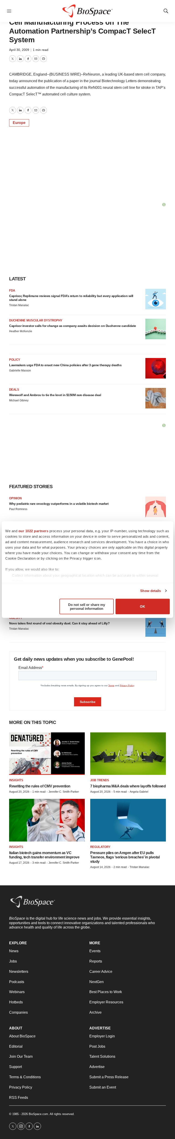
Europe (19, 123)
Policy (14, 359)
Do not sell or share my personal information (86, 606)
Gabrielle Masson (20, 370)
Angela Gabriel (139, 791)
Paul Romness (18, 509)
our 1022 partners (33, 531)
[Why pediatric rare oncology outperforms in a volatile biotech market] (155, 507)
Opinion (15, 498)
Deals (14, 389)
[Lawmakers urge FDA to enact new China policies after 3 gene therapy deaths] (155, 368)
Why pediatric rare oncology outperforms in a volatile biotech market (58, 503)
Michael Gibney (18, 400)
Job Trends (99, 780)
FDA (12, 290)
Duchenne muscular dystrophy (35, 320)
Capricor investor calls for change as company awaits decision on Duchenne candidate (72, 326)
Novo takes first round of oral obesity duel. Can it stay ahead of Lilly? (59, 623)
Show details (150, 591)
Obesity (15, 618)
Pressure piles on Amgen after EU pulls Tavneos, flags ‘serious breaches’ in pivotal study (125, 857)
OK (142, 606)
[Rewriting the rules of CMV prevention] (47, 753)
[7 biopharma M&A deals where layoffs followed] (128, 753)
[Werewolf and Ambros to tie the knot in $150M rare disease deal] (155, 398)
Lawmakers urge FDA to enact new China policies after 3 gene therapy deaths (65, 365)
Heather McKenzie (20, 331)
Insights (16, 780)
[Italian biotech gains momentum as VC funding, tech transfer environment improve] (47, 820)
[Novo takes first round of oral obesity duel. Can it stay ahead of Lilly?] (155, 626)
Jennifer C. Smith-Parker (64, 791)
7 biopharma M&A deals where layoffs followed (128, 786)
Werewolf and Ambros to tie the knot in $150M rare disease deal (55, 395)
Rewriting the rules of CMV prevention (39, 786)
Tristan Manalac (19, 305)
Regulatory (100, 847)
